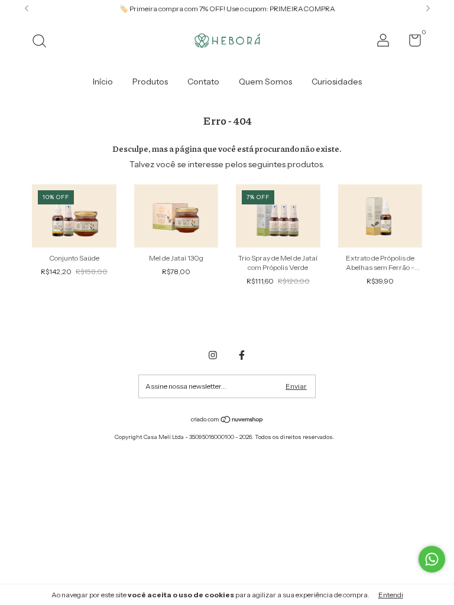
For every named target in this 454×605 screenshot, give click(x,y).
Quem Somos (265, 81)
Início (103, 81)
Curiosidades (337, 81)
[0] (410, 42)
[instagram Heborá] (213, 355)
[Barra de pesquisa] (43, 42)
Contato (203, 81)
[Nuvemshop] (227, 420)
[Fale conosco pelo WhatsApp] (432, 559)
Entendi (390, 594)
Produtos (150, 81)
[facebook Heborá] (242, 355)
